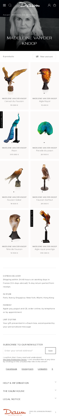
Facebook (11, 368)
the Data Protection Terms (15, 359)
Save (50, 350)
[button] (54, 5)
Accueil (6, 15)
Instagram (27, 368)
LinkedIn (42, 368)
